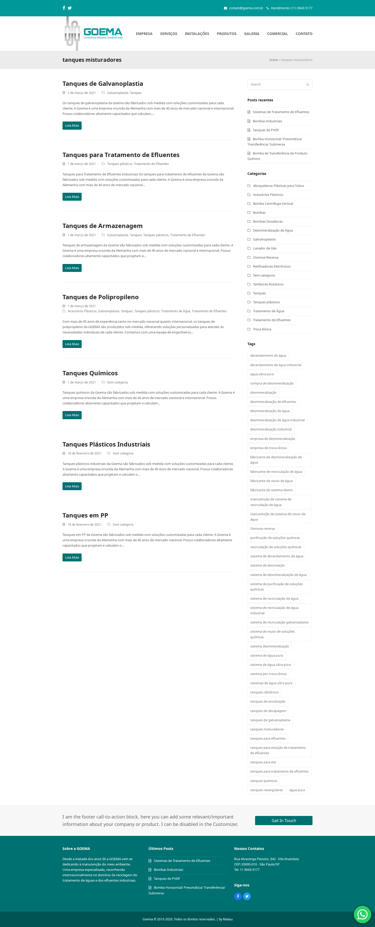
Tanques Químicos (90, 373)
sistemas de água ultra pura (271, 683)
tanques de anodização (267, 701)
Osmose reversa (262, 528)
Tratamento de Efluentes (151, 164)
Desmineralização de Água (273, 230)
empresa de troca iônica (268, 448)
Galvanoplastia (117, 93)
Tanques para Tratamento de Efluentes (121, 154)
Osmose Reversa (265, 257)
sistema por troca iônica (268, 673)
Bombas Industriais (267, 121)
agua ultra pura (262, 374)
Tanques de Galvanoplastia (102, 83)
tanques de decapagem (268, 710)
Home (273, 60)
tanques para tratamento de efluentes (279, 771)
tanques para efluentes (267, 738)
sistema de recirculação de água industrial (274, 610)
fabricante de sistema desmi (271, 490)
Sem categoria (117, 382)
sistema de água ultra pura (270, 664)
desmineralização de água (270, 410)
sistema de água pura (266, 655)
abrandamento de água (268, 355)
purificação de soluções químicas (275, 537)
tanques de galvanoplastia (270, 720)
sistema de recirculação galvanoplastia (279, 622)
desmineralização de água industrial (277, 420)
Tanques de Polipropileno (100, 297)
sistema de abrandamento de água (276, 556)
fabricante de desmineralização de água (276, 460)
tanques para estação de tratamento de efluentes (278, 750)
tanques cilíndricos (264, 692)
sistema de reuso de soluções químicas (272, 634)
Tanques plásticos (119, 164)
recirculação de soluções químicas (275, 547)
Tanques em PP (85, 515)
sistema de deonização (267, 565)
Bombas (259, 212)
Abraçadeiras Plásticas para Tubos (278, 185)
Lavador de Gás (265, 248)
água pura (297, 790)
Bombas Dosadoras (268, 221)
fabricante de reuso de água (271, 480)
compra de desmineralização (272, 383)
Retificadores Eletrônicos (272, 266)
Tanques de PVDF (266, 130)
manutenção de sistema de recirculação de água (270, 502)
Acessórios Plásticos (82, 311)
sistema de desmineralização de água (278, 574)
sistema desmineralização (269, 646)
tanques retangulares (266, 790)
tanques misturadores (267, 729)
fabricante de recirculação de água (276, 471)
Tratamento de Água (175, 311)
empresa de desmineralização (272, 438)
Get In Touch (284, 820)
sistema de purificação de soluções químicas (276, 587)
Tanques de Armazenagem (102, 225)
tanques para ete (263, 762)
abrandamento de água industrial (275, 365)
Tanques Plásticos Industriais (106, 444)
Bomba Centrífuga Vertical (273, 203)
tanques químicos (263, 780)
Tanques (136, 93)
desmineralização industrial (271, 429)
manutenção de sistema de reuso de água (277, 517)
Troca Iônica (262, 329)
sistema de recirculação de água (274, 598)
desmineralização (263, 392)
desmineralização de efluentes (273, 401)
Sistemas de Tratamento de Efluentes (281, 112)
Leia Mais (72, 125)
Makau (228, 919)
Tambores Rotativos (268, 284)
